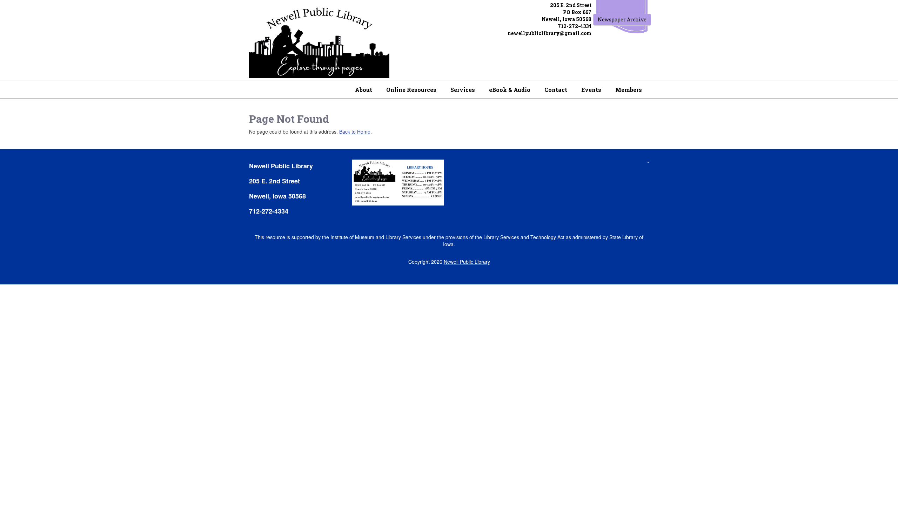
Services (462, 89)
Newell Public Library (467, 261)
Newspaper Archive (622, 19)
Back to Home (354, 131)
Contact (555, 89)
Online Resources (411, 89)
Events (591, 89)
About (363, 89)
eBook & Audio (509, 89)
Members (628, 89)
